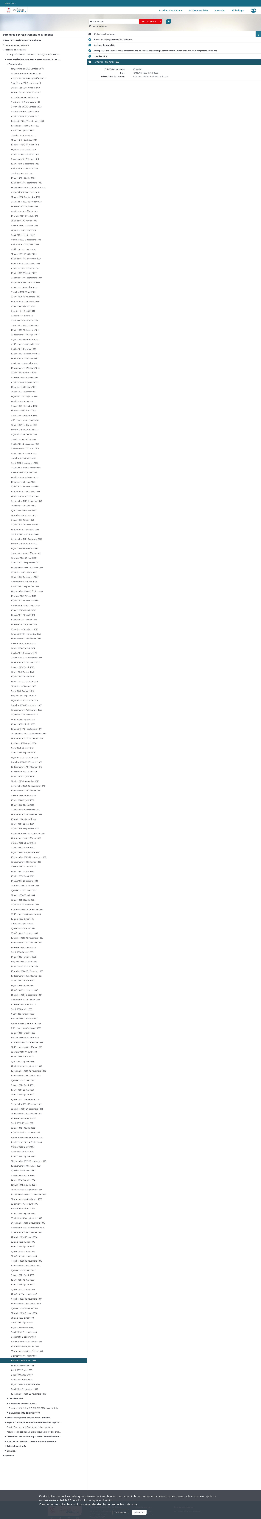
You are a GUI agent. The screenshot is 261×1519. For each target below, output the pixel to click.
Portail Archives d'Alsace (170, 10)
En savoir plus (121, 1512)
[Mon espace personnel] (253, 10)
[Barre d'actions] (258, 34)
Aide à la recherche (99, 26)
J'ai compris (139, 1512)
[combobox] (150, 21)
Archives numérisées (198, 10)
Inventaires (220, 10)
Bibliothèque (238, 10)
